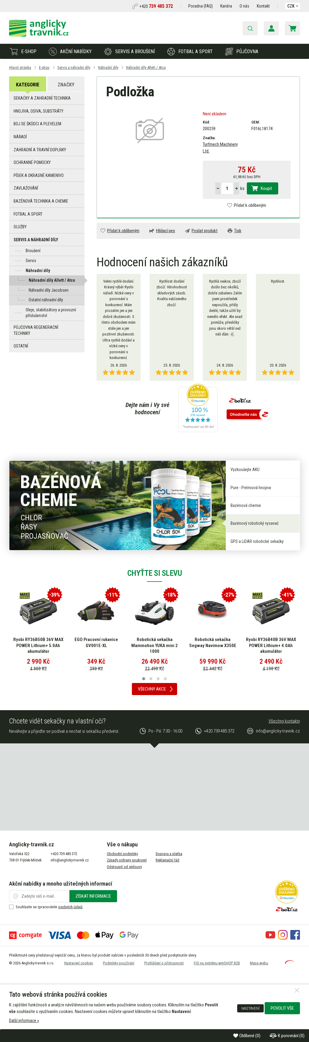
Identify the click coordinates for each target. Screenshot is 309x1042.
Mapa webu (259, 963)
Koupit (266, 188)
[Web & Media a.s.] (290, 962)
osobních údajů (70, 907)
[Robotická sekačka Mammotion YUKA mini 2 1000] (154, 611)
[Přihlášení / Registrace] (271, 28)
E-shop (29, 51)
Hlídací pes (165, 230)
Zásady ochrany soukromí (127, 860)
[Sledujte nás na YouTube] (270, 938)
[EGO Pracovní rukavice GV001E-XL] (96, 611)
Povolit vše (282, 1008)
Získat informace (93, 896)
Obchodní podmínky (122, 853)
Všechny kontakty (284, 721)
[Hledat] (250, 28)
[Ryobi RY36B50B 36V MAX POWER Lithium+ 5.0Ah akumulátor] (38, 611)
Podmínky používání (118, 963)
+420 (156, 6)
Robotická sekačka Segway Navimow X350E (212, 642)
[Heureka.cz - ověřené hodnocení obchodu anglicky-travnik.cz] (198, 408)
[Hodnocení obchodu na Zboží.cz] (249, 415)
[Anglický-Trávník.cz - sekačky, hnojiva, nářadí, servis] (38, 35)
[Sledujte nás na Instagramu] (283, 938)
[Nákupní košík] (292, 28)
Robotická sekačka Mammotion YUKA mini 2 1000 (154, 645)
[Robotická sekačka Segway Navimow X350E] (213, 611)
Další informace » (24, 1020)
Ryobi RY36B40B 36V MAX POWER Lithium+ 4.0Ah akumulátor (271, 645)
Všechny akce (152, 689)
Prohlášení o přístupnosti (164, 963)
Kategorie (27, 85)
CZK (291, 6)
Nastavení (250, 1008)
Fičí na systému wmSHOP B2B (217, 963)
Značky (66, 85)
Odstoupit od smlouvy (124, 866)
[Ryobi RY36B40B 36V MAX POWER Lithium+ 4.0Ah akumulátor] (271, 611)
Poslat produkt (205, 230)
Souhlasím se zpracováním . (49, 907)
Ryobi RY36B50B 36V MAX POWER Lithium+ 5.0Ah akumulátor (38, 645)
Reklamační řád (167, 860)
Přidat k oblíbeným (250, 205)
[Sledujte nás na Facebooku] (295, 938)
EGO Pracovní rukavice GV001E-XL (96, 642)
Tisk (237, 230)
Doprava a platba (169, 853)
